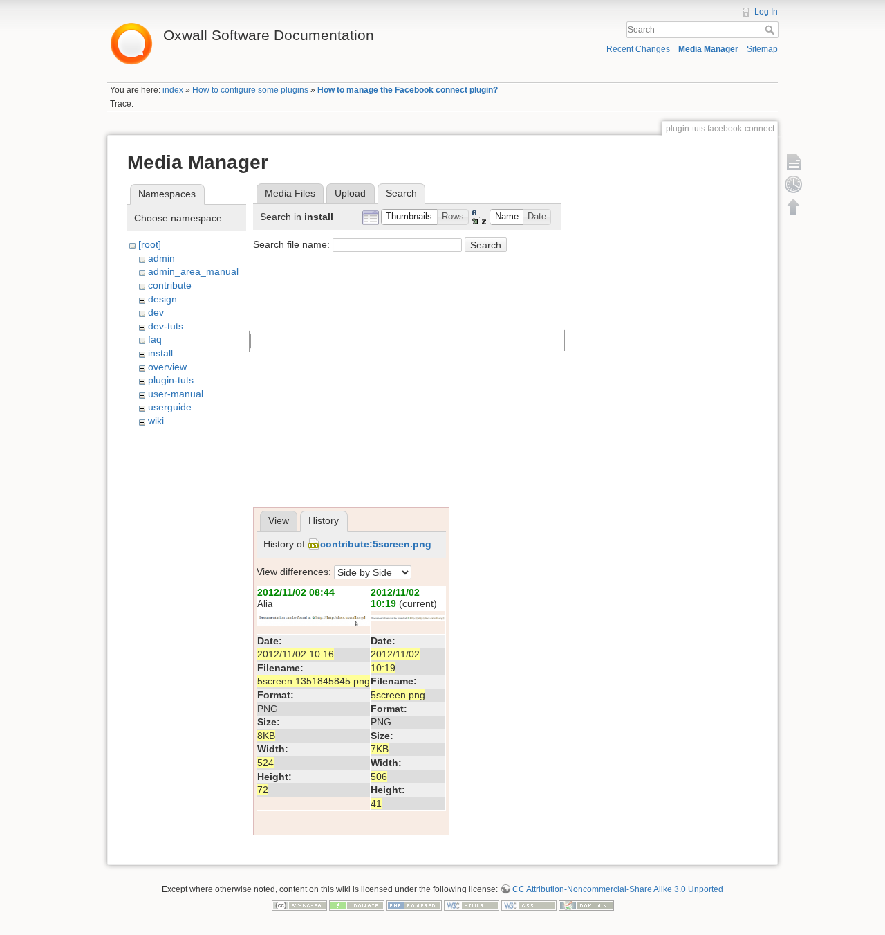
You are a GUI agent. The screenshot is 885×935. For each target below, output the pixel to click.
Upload (350, 193)
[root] (149, 244)
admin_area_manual (193, 271)
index (172, 90)
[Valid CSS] (529, 905)
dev (156, 312)
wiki (156, 420)
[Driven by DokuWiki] (586, 905)
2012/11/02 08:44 (296, 592)
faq (155, 339)
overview (167, 366)
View (278, 520)
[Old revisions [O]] (794, 184)
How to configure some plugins (250, 90)
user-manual (175, 393)
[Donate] (356, 905)
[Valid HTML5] (471, 905)
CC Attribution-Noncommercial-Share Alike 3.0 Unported (617, 889)
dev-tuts (165, 326)
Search (771, 30)
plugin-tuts (171, 379)
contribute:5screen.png (375, 544)
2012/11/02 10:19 (395, 598)
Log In (766, 12)
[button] (409, 217)
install (160, 352)
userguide (170, 406)
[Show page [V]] (794, 162)
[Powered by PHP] (414, 905)
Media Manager (708, 49)
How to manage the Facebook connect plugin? (407, 90)
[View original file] (313, 617)
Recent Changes (638, 49)
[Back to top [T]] (794, 206)
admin (161, 258)
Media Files (290, 193)
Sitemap (762, 49)
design (162, 299)
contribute (170, 285)
